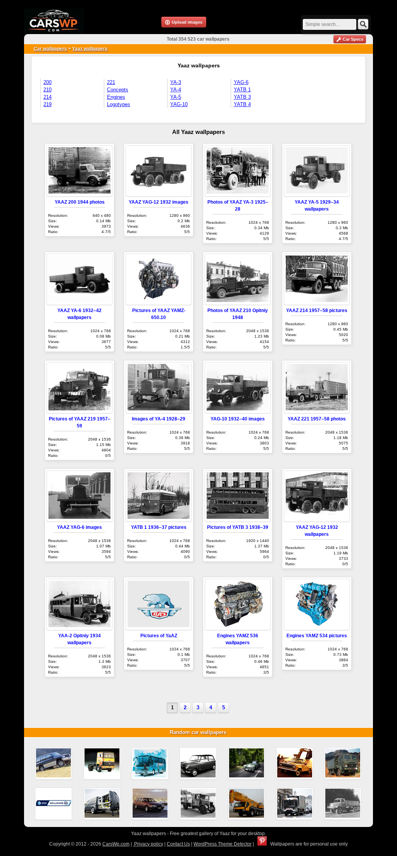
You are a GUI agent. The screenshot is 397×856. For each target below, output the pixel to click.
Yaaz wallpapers (90, 48)
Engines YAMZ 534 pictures (317, 635)
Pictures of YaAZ (158, 635)
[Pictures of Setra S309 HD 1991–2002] (150, 763)
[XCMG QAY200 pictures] (246, 803)
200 (47, 82)
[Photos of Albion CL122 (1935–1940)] (198, 803)
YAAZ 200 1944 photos (80, 201)
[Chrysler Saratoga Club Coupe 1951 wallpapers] (246, 763)
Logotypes (118, 104)
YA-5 (175, 97)
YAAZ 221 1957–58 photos (317, 418)
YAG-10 (179, 104)
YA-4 (175, 90)
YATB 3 (242, 97)
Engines (116, 97)
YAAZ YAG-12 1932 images (158, 201)
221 (111, 82)
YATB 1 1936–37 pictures (158, 527)
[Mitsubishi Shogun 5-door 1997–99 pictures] (53, 763)
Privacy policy (148, 844)
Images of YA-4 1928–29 (158, 418)
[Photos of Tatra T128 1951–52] (342, 803)
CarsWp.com (115, 844)
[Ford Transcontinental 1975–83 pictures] (102, 763)
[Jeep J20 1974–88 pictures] (294, 763)
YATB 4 (242, 104)
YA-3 (175, 82)
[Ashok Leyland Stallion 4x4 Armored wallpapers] (342, 763)
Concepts (117, 90)
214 (47, 97)
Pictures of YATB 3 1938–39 (237, 527)
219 (47, 104)
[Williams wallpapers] (53, 803)
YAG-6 (241, 82)
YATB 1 (242, 90)
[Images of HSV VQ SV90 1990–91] (150, 803)
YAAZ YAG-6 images (79, 527)
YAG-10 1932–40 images (238, 418)
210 (47, 90)
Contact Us (178, 844)
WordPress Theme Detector (222, 844)
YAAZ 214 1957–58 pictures (316, 310)
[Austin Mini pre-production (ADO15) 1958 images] (198, 763)
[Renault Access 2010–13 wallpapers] (294, 803)
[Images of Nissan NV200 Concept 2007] (102, 803)
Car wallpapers (50, 48)
